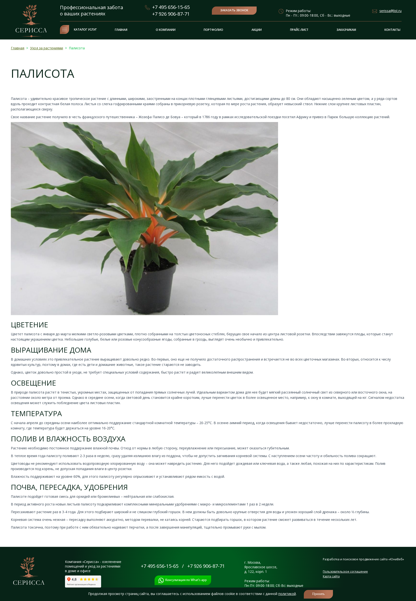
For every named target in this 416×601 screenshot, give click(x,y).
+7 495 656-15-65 (171, 7)
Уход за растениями (46, 48)
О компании (166, 30)
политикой (287, 593)
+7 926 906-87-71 (171, 14)
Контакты (392, 30)
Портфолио (213, 30)
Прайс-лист (299, 30)
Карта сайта (331, 576)
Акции (257, 30)
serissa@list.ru (390, 10)
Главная (121, 30)
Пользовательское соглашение (345, 571)
